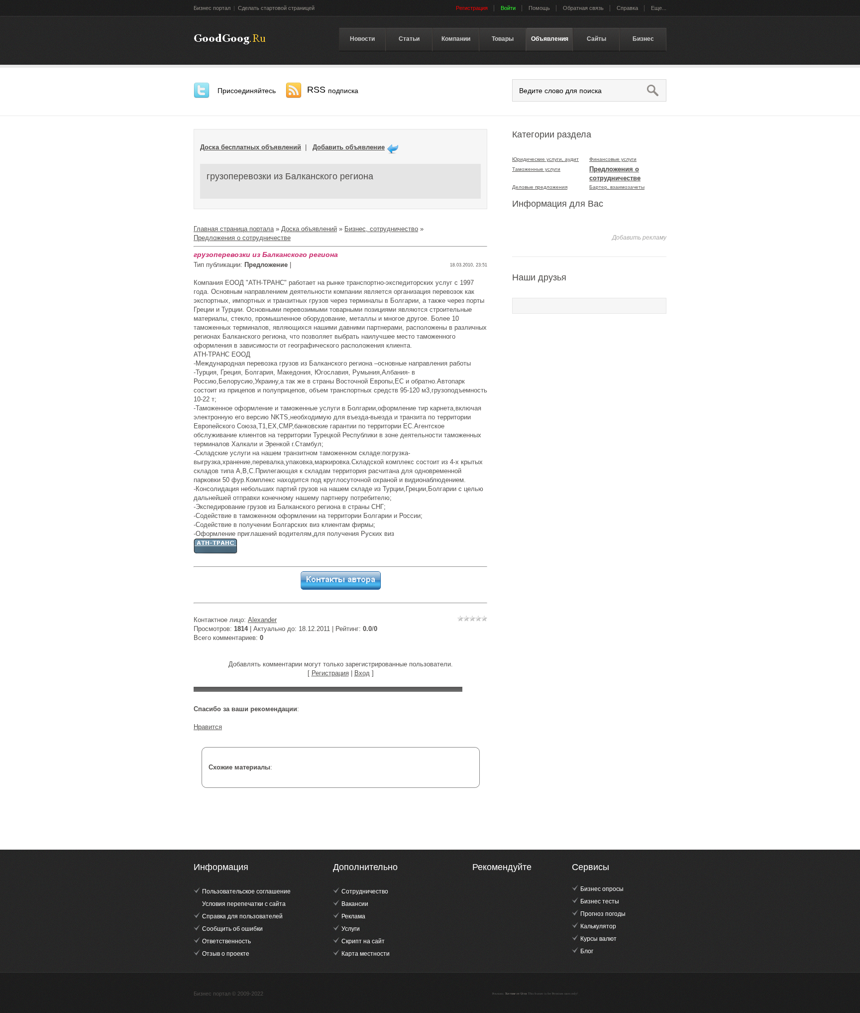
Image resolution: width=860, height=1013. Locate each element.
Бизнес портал (212, 8)
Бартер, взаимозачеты (617, 187)
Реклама (353, 916)
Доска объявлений (309, 229)
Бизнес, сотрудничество (381, 229)
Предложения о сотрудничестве (242, 238)
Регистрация (330, 673)
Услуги (350, 928)
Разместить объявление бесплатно (230, 39)
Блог (586, 951)
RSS (332, 90)
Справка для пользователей (242, 916)
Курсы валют (598, 938)
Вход (362, 673)
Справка (627, 8)
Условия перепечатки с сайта (244, 903)
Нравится (208, 727)
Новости (362, 38)
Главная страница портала (234, 229)
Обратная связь (583, 8)
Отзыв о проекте (225, 953)
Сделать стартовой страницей (276, 8)
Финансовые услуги (613, 159)
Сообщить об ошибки (232, 928)
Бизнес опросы (602, 889)
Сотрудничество (364, 891)
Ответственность (226, 941)
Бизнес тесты (599, 901)
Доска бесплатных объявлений (250, 147)
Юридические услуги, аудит (545, 159)
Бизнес (643, 38)
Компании (455, 38)
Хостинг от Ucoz (516, 993)
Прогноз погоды (603, 913)
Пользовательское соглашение (246, 891)
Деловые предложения (539, 187)
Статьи (409, 38)
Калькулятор (598, 926)
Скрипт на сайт (363, 941)
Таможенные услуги (536, 169)
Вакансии (354, 903)
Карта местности (365, 953)
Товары (503, 38)
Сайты (596, 38)
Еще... (658, 8)
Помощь (539, 8)
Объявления (549, 38)
